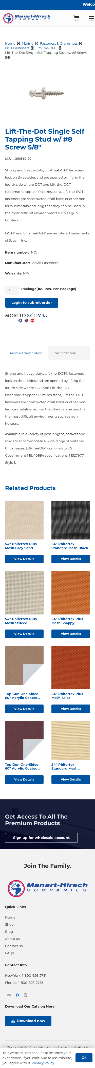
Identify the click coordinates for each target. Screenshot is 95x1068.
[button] (83, 72)
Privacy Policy (43, 1063)
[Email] (9, 995)
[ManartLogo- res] (47, 888)
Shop (9, 924)
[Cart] (76, 18)
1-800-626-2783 (30, 983)
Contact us (14, 946)
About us (12, 939)
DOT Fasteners (17, 48)
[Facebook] (17, 995)
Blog (9, 931)
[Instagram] (26, 995)
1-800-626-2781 (34, 975)
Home (10, 43)
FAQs (9, 953)
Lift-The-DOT (46, 48)
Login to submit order (31, 302)
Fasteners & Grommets (59, 43)
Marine (27, 43)
